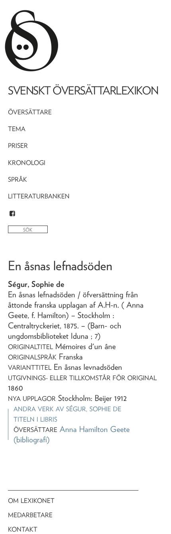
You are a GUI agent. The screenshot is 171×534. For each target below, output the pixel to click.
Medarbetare (30, 515)
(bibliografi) (32, 439)
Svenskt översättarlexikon (83, 90)
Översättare (30, 112)
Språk (17, 179)
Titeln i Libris (35, 419)
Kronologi (26, 163)
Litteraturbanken (39, 196)
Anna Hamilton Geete (95, 429)
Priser (18, 145)
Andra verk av (67, 409)
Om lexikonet (31, 501)
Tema (16, 129)
